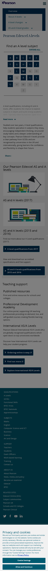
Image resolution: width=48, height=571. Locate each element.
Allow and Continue (24, 567)
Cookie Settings (24, 560)
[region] (24, 548)
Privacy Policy (23, 555)
